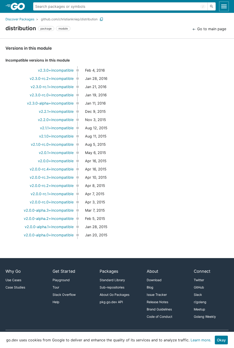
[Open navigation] (224, 6)
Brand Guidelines (159, 309)
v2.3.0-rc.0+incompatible (52, 95)
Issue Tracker (157, 295)
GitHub (199, 287)
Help (56, 302)
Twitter (199, 280)
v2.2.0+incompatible (56, 119)
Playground (61, 280)
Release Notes (157, 302)
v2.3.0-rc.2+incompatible (52, 78)
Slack (198, 295)
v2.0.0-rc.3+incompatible (52, 177)
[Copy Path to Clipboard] (101, 19)
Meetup (199, 309)
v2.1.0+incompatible (56, 136)
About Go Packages (114, 295)
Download (154, 280)
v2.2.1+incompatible (56, 111)
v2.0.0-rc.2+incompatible (52, 185)
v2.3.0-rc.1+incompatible (52, 86)
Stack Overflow (64, 295)
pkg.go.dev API (111, 302)
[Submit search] (211, 6)
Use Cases (13, 280)
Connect (202, 271)
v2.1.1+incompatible (57, 128)
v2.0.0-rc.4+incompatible (52, 169)
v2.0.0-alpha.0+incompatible (49, 235)
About (152, 271)
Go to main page (211, 29)
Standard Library (112, 280)
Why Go (13, 271)
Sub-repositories (112, 287)
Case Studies (15, 287)
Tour (56, 287)
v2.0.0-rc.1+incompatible (52, 194)
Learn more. (201, 340)
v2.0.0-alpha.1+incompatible (49, 226)
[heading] (19, 6)
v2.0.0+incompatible (56, 161)
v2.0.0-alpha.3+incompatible (49, 210)
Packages (109, 271)
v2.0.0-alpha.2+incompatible (49, 218)
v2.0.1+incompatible (56, 152)
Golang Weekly (205, 316)
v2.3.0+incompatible (56, 70)
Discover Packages (19, 19)
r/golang (200, 302)
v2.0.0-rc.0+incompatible (52, 202)
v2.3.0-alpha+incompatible (50, 103)
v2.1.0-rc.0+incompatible (52, 144)
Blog (150, 287)
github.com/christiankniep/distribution (69, 19)
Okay (221, 340)
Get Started (64, 271)
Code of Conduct (159, 316)
